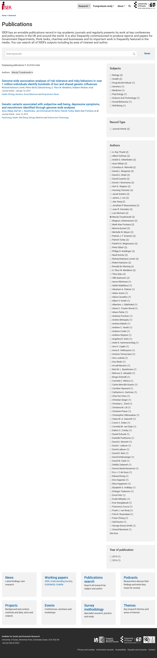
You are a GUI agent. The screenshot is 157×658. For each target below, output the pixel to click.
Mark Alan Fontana (84, 111)
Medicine (40, 117)
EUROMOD (50, 584)
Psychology (7, 117)
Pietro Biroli (31, 87)
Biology (11, 94)
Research (83, 6)
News (9, 578)
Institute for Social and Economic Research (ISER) (7, 6)
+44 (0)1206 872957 (11, 643)
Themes (130, 605)
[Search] (129, 6)
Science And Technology (58, 117)
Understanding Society (61, 581)
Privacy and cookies (86, 650)
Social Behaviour (31, 94)
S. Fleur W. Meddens (62, 87)
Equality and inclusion (137, 650)
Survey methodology (94, 607)
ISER (47, 581)
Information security (105, 650)
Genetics (19, 94)
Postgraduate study (102, 6)
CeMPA (59, 584)
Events (50, 605)
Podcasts (131, 578)
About (120, 6)
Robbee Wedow (80, 87)
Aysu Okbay (7, 111)
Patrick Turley (67, 111)
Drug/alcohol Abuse (50, 94)
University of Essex (144, 6)
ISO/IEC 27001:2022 (149, 639)
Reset (147, 53)
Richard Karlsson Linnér (13, 87)
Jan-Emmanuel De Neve (48, 111)
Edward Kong (44, 87)
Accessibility (120, 650)
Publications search (93, 579)
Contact (151, 650)
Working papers (56, 578)
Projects (11, 605)
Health (4, 94)
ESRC (105, 639)
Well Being (23, 117)
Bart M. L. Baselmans (24, 111)
